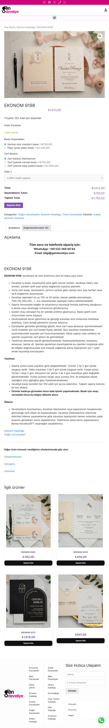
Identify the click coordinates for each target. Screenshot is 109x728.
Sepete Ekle (14, 205)
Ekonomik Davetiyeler (34, 669)
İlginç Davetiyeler (34, 677)
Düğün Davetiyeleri (28, 214)
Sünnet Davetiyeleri (34, 703)
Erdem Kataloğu (33, 720)
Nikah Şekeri (32, 686)
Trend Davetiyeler (72, 214)
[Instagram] (44, 2)
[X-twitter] (54, 2)
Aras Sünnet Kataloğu (53, 700)
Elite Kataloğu (52, 708)
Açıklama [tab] (14, 227)
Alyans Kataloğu (52, 686)
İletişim (71, 715)
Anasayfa (72, 704)
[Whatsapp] (65, 2)
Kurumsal (72, 710)
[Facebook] (49, 2)
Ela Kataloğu (53, 693)
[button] (54, 17)
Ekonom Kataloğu (26, 27)
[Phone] (60, 2)
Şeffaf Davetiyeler (53, 669)
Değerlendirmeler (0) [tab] (36, 227)
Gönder (72, 690)
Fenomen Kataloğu (52, 717)
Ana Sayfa (9, 27)
